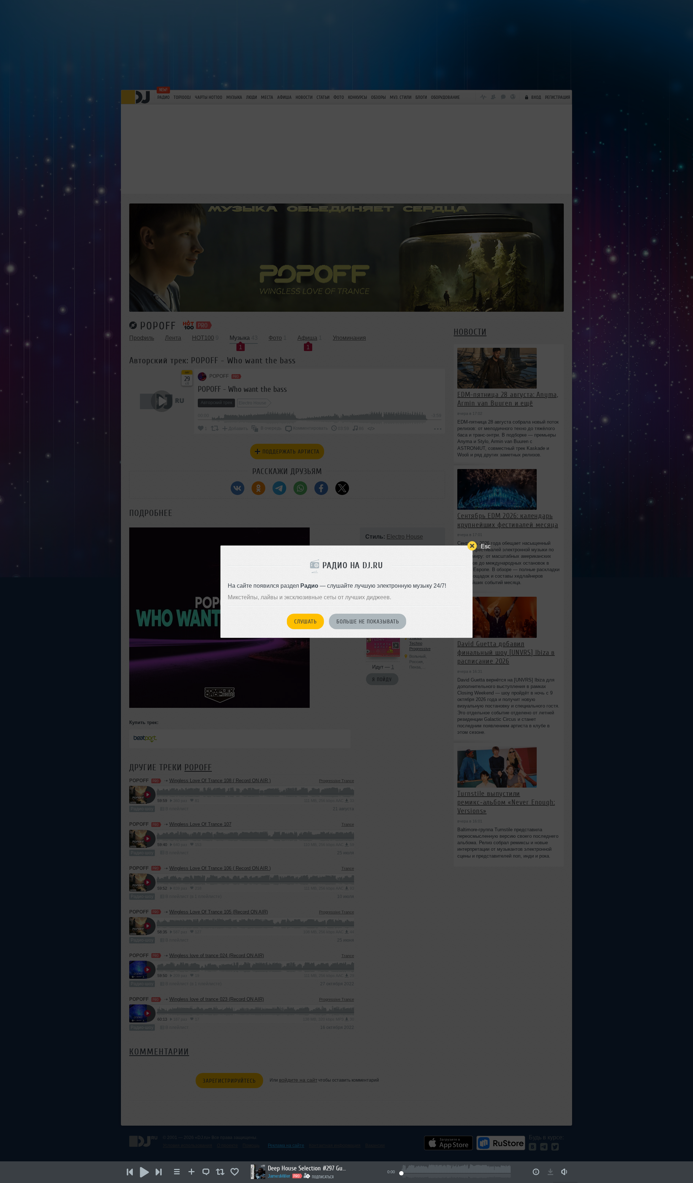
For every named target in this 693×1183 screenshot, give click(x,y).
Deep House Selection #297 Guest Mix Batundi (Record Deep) (307, 1168)
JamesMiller (279, 1176)
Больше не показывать (367, 621)
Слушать (305, 621)
